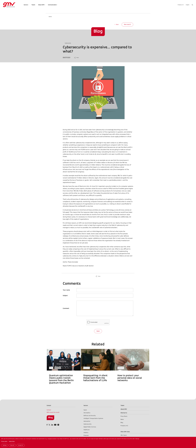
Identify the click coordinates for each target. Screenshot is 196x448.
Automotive (87, 421)
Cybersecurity (68, 43)
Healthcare (87, 429)
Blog (50, 417)
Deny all (12, 445)
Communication (52, 5)
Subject (65, 295)
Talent (33, 5)
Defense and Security (90, 415)
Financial (86, 435)
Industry (51, 367)
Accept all (20, 445)
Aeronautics (87, 412)
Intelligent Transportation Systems (93, 418)
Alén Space (124, 435)
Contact (49, 410)
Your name (66, 290)
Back (117, 24)
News (122, 419)
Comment (66, 308)
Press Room (124, 416)
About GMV (41, 5)
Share (77, 57)
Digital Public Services (90, 427)
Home (50, 16)
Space (85, 410)
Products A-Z (181, 4)
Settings (4, 445)
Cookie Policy (12, 441)
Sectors (26, 5)
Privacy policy (4, 441)
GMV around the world (53, 412)
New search (127, 24)
